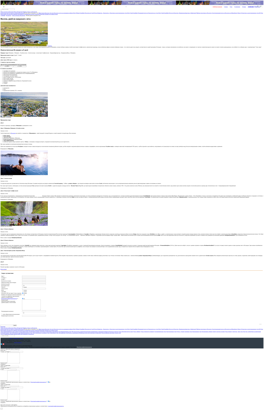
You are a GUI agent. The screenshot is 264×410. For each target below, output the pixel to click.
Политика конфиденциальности (84, 347)
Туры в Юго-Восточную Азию (126, 331)
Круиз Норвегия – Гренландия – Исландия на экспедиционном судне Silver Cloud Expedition (116, 13)
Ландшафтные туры (63, 332)
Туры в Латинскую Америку (147, 331)
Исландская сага (4, 13)
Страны (226, 6)
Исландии (13, 133)
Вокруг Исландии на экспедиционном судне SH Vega (250, 13)
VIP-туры (73, 331)
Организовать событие (207, 331)
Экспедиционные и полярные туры (41, 332)
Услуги (2, 334)
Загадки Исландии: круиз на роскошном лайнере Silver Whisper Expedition (67, 13)
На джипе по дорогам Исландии (16, 13)
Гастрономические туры (160, 331)
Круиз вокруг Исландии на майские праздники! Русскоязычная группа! (18, 14)
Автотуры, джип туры (237, 331)
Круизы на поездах (113, 331)
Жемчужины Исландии (44, 13)
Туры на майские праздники (108, 332)
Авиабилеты (7, 334)
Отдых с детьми (180, 331)
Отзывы (244, 6)
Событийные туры (54, 332)
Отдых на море (79, 331)
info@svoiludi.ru (18, 342)
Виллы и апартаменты (73, 332)
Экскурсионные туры (171, 331)
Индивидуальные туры (36, 331)
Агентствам (251, 6)
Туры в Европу (228, 331)
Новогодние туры (26, 331)
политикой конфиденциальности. (56, 406)
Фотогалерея (4, 269)
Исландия (8, 15)
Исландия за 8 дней (89, 13)
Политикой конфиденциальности (9, 298)
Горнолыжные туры (197, 331)
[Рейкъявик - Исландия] (24, 116)
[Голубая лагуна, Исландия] (24, 174)
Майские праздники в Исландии (204, 13)
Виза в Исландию (18, 11)
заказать (50, 45)
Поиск (11, 338)
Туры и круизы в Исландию (7, 11)
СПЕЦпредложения (217, 6)
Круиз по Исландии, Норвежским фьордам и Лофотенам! (182, 13)
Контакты (258, 6)
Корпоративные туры (66, 331)
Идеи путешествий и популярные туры (51, 331)
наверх (260, 324)
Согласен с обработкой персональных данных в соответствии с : (24, 382)
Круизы (85, 331)
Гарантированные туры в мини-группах (12, 331)
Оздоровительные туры (6, 332)
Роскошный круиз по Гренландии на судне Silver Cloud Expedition (153, 13)
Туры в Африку (136, 331)
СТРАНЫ (3, 15)
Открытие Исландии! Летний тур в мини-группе (46, 14)
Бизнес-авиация (14, 334)
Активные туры (188, 331)
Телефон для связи (5, 351)
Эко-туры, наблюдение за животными (252, 331)
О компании (237, 6)
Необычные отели (83, 332)
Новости (16, 338)
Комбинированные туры (26, 332)
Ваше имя (3, 350)
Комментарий (4, 363)
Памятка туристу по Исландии (30, 11)
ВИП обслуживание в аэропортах (26, 334)
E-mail (2, 369)
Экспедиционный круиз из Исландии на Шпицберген (224, 13)
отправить (3, 402)
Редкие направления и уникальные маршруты (98, 331)
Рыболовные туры (16, 332)
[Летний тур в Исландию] (24, 225)
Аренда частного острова (219, 331)
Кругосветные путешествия (94, 332)
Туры (231, 6)
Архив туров (118, 332)
